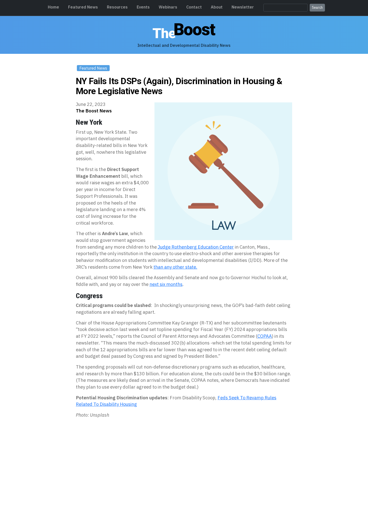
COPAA (264, 336)
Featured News (83, 7)
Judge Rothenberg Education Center (196, 247)
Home (53, 7)
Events (143, 7)
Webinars (168, 7)
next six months (165, 284)
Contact (194, 7)
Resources (117, 7)
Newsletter (243, 7)
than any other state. (175, 267)
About (217, 7)
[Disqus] (184, 442)
